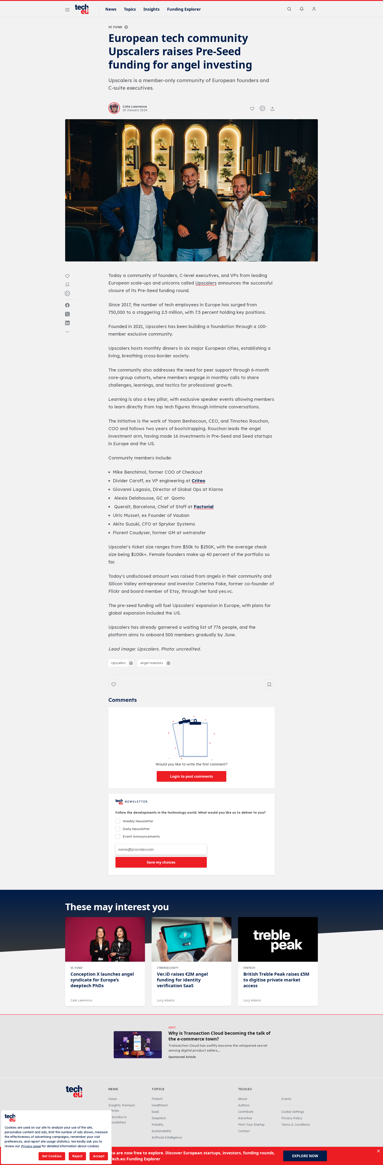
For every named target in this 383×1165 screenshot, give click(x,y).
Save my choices (161, 862)
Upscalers (118, 663)
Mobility (157, 1125)
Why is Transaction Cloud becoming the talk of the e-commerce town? (219, 1036)
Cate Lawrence (81, 1000)
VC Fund (115, 27)
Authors (244, 1105)
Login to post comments (191, 776)
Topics (130, 9)
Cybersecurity (167, 968)
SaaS (155, 1112)
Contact (244, 1131)
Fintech (249, 968)
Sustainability (161, 1131)
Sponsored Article (182, 1057)
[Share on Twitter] (67, 314)
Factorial (203, 506)
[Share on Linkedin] (67, 323)
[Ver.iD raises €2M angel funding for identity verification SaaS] (191, 939)
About (242, 1099)
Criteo (198, 480)
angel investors (151, 663)
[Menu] (67, 10)
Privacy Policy (291, 1118)
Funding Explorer (184, 9)
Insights (151, 9)
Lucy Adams (166, 1000)
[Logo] (84, 9)
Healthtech (160, 1105)
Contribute (245, 1112)
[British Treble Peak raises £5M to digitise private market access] (278, 939)
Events (286, 1099)
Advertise (245, 1118)
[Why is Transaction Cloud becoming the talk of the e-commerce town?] (138, 1044)
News (110, 9)
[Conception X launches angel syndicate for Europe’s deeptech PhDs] (105, 939)
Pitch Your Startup (251, 1125)
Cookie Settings (292, 1112)
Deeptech (159, 1118)
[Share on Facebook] (67, 305)
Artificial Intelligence (167, 1137)
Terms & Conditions (295, 1125)
